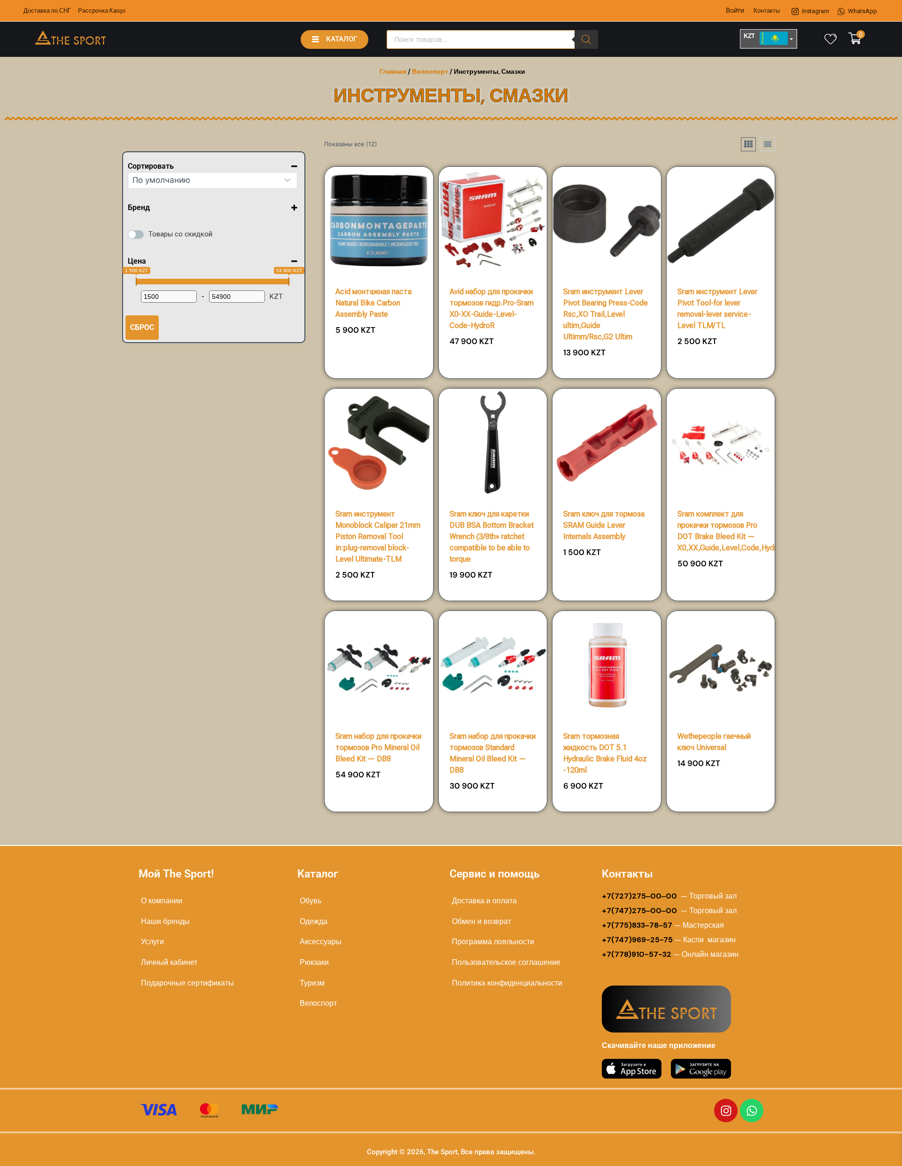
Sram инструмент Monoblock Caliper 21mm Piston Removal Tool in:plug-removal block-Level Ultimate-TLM (377, 536)
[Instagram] (726, 1110)
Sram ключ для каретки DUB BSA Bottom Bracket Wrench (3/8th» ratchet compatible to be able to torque (492, 536)
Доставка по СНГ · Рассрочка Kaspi (74, 11)
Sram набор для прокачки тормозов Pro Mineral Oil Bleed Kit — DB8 (378, 747)
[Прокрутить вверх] (865, 1148)
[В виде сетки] (748, 144)
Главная (393, 71)
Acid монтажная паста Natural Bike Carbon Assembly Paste (373, 303)
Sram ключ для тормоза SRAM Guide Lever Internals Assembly (604, 525)
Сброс (142, 327)
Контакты (767, 11)
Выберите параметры (379, 363)
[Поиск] (586, 39)
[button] (400, 333)
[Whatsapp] (751, 1110)
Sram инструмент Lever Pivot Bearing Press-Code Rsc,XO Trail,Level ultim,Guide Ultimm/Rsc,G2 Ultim (605, 314)
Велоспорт (430, 71)
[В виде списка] (767, 144)
